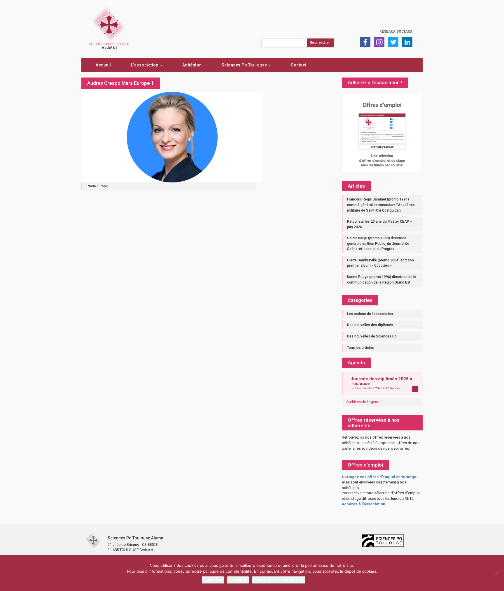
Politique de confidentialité (278, 580)
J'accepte (213, 580)
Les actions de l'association (370, 314)
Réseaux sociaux (395, 31)
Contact (299, 65)
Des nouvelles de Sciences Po (372, 336)
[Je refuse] (497, 573)
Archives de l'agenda (364, 402)
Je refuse (238, 580)
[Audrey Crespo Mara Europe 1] (172, 136)
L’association (145, 65)
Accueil (103, 65)
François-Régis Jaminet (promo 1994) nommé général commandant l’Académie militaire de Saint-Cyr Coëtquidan (381, 204)
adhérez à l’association (363, 504)
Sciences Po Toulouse (245, 65)
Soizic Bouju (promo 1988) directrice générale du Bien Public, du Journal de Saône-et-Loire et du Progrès (378, 243)
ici (362, 437)
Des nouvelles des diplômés (370, 325)
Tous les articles (360, 348)
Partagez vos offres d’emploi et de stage (379, 477)
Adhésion (192, 65)
